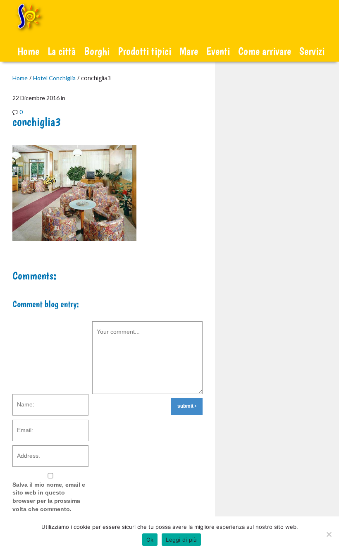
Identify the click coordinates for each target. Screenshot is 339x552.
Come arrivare (264, 51)
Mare (188, 51)
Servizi (312, 51)
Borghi (97, 51)
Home (28, 51)
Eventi (218, 51)
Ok (150, 539)
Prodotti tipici (144, 51)
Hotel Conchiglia (54, 77)
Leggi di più (181, 539)
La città (62, 51)
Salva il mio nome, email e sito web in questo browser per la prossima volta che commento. (48, 496)
